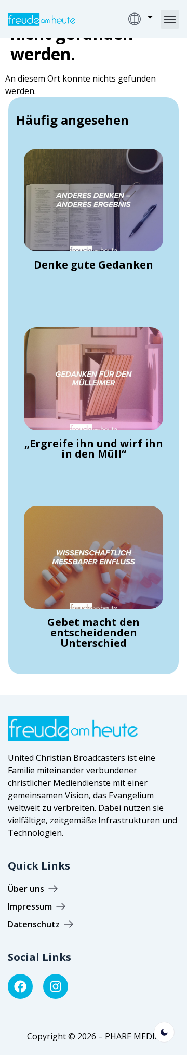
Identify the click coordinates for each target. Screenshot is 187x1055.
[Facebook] (20, 986)
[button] (170, 19)
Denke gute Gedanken (93, 265)
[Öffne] (150, 16)
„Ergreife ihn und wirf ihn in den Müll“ (93, 448)
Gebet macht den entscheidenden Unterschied (93, 632)
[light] (164, 1032)
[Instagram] (55, 986)
